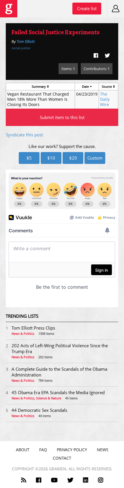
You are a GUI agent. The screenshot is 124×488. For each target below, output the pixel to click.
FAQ (43, 449)
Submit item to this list (62, 117)
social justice (21, 48)
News (102, 449)
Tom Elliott (26, 41)
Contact (62, 458)
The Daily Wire (105, 99)
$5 (29, 158)
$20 (73, 158)
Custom (95, 158)
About (22, 449)
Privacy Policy (72, 449)
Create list (87, 8)
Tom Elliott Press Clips (33, 328)
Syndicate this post (24, 135)
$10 (51, 158)
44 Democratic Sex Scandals (39, 410)
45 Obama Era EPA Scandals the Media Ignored (58, 392)
